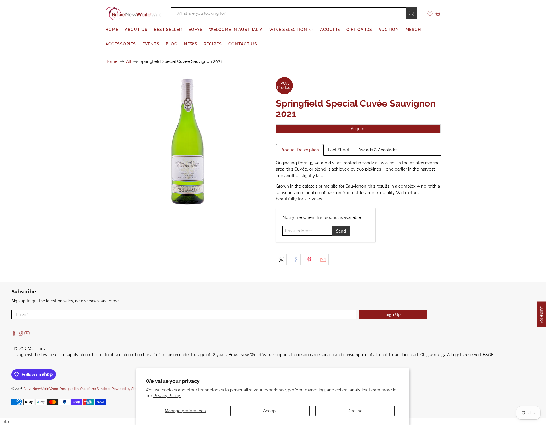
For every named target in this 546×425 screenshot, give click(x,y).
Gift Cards (359, 29)
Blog (171, 44)
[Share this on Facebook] (295, 259)
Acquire (330, 29)
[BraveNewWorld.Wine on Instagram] (20, 334)
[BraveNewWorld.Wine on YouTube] (27, 334)
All (128, 61)
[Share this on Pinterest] (309, 259)
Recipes (213, 44)
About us (136, 29)
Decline (355, 410)
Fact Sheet (338, 149)
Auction (389, 29)
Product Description (299, 149)
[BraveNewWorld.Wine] (134, 13)
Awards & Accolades (378, 149)
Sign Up (393, 314)
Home (112, 29)
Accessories (121, 44)
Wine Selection (288, 29)
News (190, 44)
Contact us (242, 44)
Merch (413, 29)
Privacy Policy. (167, 395)
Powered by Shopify (127, 389)
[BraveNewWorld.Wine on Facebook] (13, 334)
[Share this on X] (281, 259)
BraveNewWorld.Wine (40, 389)
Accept (270, 410)
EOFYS (196, 29)
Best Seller (168, 29)
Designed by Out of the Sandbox (84, 389)
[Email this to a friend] (323, 259)
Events (151, 44)
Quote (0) (541, 314)
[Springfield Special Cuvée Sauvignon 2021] (187, 141)
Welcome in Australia (236, 29)
